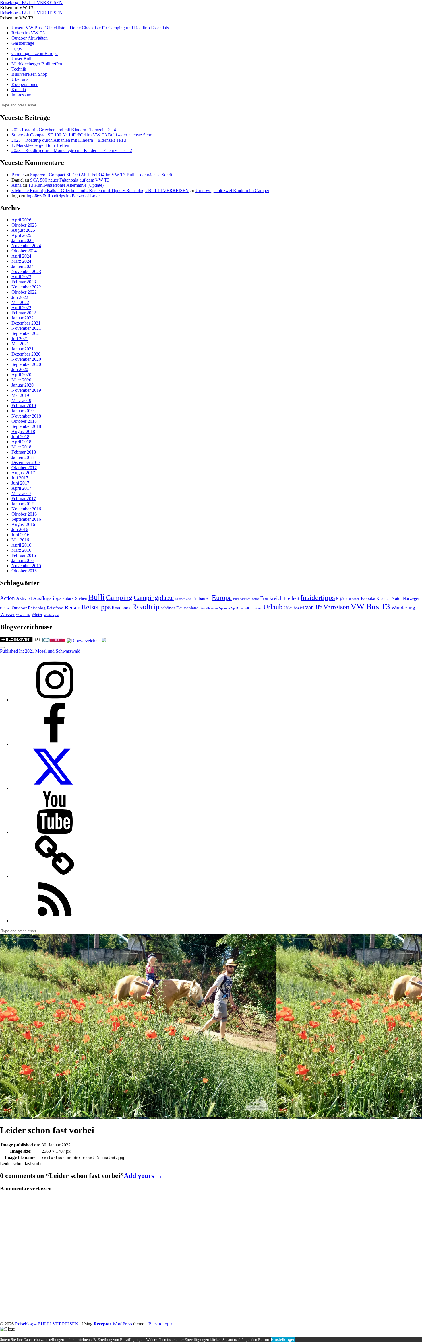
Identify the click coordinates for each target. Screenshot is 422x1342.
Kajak (340, 599)
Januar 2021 (22, 348)
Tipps (16, 48)
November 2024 (26, 245)
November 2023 (26, 271)
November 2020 (26, 359)
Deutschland (183, 598)
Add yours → (143, 1175)
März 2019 (21, 400)
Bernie (17, 174)
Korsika (368, 598)
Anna (16, 185)
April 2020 (21, 374)
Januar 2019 (22, 410)
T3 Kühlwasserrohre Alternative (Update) (66, 185)
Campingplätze (154, 597)
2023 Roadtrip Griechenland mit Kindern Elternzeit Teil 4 (63, 129)
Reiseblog (37, 608)
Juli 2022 (19, 297)
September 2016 (26, 519)
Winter (37, 615)
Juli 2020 (19, 369)
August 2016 (23, 524)
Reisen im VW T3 (28, 32)
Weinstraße (23, 615)
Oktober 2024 (24, 250)
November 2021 (26, 328)
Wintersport (51, 615)
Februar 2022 (23, 312)
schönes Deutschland (180, 608)
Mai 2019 (20, 395)
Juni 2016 (20, 534)
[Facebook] (54, 744)
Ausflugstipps (47, 598)
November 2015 (26, 565)
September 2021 (26, 333)
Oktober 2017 (24, 467)
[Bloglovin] (54, 876)
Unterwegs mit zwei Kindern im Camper (232, 190)
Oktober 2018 (24, 421)
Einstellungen (283, 1339)
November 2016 (26, 508)
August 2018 (23, 431)
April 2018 (21, 441)
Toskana (256, 608)
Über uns (19, 79)
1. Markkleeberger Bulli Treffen (40, 145)
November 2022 (26, 286)
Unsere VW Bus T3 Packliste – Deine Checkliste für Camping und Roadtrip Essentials (90, 27)
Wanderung (403, 607)
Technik (18, 69)
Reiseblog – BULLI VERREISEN (46, 1323)
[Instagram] (54, 699)
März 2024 (21, 261)
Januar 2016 (22, 560)
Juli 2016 (19, 529)
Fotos (255, 598)
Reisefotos (55, 608)
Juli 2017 (19, 477)
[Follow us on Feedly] (54, 920)
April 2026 (21, 219)
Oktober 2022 (24, 292)
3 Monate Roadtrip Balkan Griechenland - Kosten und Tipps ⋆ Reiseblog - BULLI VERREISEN (100, 190)
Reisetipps (96, 607)
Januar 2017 (22, 503)
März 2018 (21, 446)
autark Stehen (75, 598)
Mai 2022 (20, 302)
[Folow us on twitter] (54, 788)
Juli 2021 (19, 338)
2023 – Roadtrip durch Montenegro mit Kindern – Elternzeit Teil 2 (71, 150)
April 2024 (21, 255)
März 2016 (21, 550)
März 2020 (21, 379)
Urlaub (272, 607)
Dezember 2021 (25, 323)
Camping (119, 597)
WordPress (122, 1323)
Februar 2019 (23, 405)
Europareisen (242, 598)
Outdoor (19, 608)
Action (7, 598)
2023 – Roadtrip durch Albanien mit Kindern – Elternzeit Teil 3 (68, 140)
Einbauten (201, 598)
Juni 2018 (20, 436)
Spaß (234, 608)
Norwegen (411, 598)
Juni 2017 (20, 483)
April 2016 (21, 545)
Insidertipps (318, 597)
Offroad (5, 608)
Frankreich (271, 598)
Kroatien (383, 598)
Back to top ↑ (160, 1323)
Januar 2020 (22, 385)
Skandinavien (209, 608)
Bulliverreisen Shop (29, 74)
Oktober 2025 (24, 225)
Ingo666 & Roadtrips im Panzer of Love (63, 195)
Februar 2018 (23, 452)
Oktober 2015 (24, 570)
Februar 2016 (23, 555)
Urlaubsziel (294, 608)
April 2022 (21, 307)
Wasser (7, 614)
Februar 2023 (23, 281)
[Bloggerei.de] (53, 640)
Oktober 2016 (24, 514)
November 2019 (26, 390)
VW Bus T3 (370, 606)
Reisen (72, 607)
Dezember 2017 (25, 462)
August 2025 (23, 230)
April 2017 (21, 488)
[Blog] (83, 640)
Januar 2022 (22, 317)
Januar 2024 (22, 266)
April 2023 (21, 276)
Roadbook (121, 607)
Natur (397, 598)
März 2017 (21, 493)
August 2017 (23, 472)
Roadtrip (146, 606)
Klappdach (352, 598)
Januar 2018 (22, 457)
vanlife (313, 607)
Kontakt (18, 89)
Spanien (224, 608)
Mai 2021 (20, 343)
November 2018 (26, 415)
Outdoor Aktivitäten (29, 38)
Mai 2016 (20, 539)
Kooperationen (24, 84)
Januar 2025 (22, 240)
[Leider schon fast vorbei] (138, 1115)
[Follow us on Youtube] (54, 832)
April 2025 (21, 235)
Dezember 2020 (25, 354)
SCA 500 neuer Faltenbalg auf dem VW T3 (69, 179)
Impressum (21, 94)
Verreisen (336, 607)
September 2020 (26, 364)
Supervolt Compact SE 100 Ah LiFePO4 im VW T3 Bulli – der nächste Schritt (83, 134)
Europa (222, 597)
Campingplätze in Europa (34, 53)
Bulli (96, 597)
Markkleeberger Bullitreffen (36, 63)
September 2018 (26, 426)
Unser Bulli (21, 58)
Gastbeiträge (22, 43)
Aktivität (24, 598)
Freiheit (291, 598)
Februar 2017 (23, 498)
